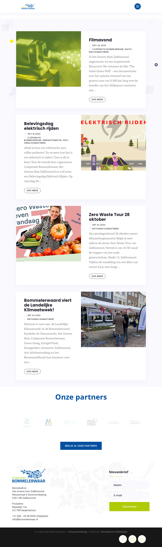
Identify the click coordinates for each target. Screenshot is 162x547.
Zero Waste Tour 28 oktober (109, 217)
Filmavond (100, 40)
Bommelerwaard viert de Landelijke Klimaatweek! (48, 305)
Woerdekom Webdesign (114, 531)
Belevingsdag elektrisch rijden (41, 126)
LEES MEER (97, 99)
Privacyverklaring (77, 531)
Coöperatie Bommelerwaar (108, 49)
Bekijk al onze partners (81, 446)
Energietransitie (52, 140)
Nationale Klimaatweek (105, 228)
